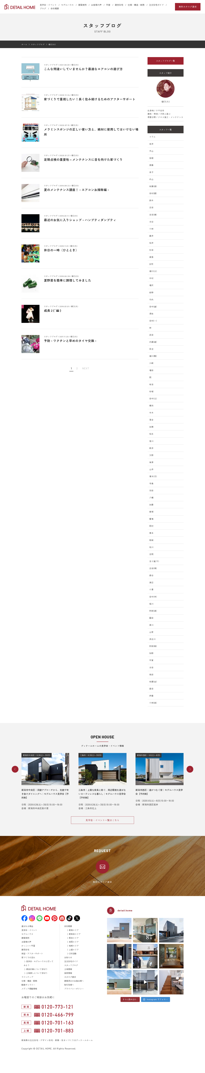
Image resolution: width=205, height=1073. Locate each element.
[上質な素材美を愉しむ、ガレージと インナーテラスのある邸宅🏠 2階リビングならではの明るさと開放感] (145, 956)
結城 (151, 540)
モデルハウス (67, 5)
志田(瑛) (153, 568)
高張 (151, 257)
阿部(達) (153, 611)
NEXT (85, 368)
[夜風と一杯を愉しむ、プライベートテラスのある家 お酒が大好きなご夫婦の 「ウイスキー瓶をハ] (119, 930)
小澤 (151, 589)
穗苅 (151, 405)
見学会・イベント (48, 5)
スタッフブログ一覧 (165, 61)
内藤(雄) (153, 342)
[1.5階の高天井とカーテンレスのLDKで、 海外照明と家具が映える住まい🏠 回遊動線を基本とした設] (171, 930)
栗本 (151, 533)
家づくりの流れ (28, 957)
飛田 (151, 674)
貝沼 (151, 349)
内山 (151, 179)
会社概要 (55, 8)
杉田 (151, 250)
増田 (151, 370)
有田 (151, 384)
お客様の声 (96, 5)
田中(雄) (153, 306)
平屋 (108, 5)
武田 (151, 335)
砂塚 (151, 391)
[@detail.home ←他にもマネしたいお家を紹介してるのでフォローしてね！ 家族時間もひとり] (145, 982)
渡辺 (151, 582)
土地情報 (68, 969)
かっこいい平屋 (28, 946)
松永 (151, 434)
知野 (151, 653)
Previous (15, 769)
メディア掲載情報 (29, 989)
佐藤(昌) (153, 186)
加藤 (151, 504)
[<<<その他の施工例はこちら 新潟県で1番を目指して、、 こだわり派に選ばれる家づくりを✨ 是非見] (171, 956)
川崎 (151, 363)
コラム (152, 137)
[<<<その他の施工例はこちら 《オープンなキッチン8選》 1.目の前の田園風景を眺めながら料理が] (145, 930)
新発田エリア (75, 934)
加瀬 (151, 427)
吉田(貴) (153, 214)
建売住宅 (119, 5)
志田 (151, 207)
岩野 (151, 292)
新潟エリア (74, 930)
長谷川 (152, 639)
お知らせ (68, 957)
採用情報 (68, 973)
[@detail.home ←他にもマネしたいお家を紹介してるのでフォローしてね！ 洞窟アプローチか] (119, 956)
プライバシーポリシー (74, 989)
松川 (151, 547)
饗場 (151, 519)
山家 (151, 632)
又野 (151, 455)
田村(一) (153, 321)
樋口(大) (153, 271)
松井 (151, 243)
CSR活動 (72, 953)
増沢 (151, 285)
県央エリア (74, 938)
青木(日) (153, 476)
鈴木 (151, 200)
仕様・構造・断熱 (136, 5)
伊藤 (151, 696)
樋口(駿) (153, 356)
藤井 (151, 236)
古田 (151, 667)
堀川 (151, 604)
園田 (151, 618)
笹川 (151, 441)
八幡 (151, 497)
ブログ (43, 8)
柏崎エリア (74, 946)
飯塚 (151, 512)
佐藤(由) (153, 681)
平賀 (151, 660)
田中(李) (153, 597)
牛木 (151, 413)
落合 (151, 420)
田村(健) (153, 193)
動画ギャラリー (28, 985)
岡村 (151, 526)
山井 (151, 469)
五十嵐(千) (154, 561)
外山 (151, 151)
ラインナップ (27, 977)
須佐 (151, 313)
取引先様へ (69, 985)
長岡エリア (74, 942)
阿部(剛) (153, 646)
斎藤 (151, 165)
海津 (151, 462)
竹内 (151, 299)
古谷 (151, 222)
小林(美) (153, 703)
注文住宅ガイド (156, 5)
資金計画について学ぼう (37, 969)
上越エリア (74, 949)
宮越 (151, 158)
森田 (151, 688)
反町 (151, 264)
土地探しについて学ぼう (37, 973)
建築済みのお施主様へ (74, 981)
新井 (151, 448)
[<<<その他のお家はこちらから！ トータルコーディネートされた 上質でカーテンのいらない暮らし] (171, 982)
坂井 (151, 144)
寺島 (151, 483)
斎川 (151, 625)
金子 (151, 172)
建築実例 (82, 5)
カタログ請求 (70, 977)
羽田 (151, 490)
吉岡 (151, 554)
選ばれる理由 (27, 926)
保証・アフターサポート (32, 953)
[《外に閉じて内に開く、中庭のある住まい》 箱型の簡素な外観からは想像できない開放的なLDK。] (119, 982)
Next (190, 769)
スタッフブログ (71, 965)
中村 (151, 278)
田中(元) (153, 398)
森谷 (151, 575)
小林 (151, 229)
